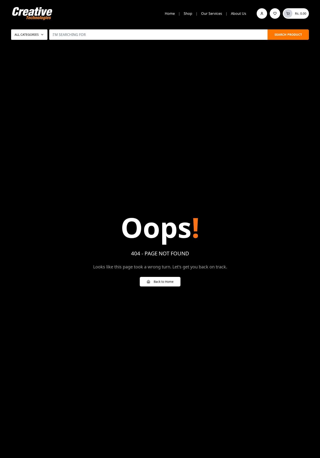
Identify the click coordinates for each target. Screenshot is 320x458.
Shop (188, 13)
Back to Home (163, 282)
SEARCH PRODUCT (288, 34)
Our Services (211, 13)
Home (170, 13)
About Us (238, 13)
